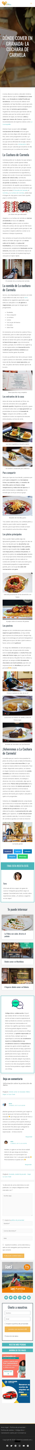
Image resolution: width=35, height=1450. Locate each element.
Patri (10, 1103)
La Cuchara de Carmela (17, 193)
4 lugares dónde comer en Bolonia (16, 987)
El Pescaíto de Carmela (20, 190)
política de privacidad (17, 1220)
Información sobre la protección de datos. (17, 1084)
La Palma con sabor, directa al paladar (15, 935)
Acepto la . (17, 1324)
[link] (13, 1366)
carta (26, 297)
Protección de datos (11, 1336)
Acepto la (14, 1220)
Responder (29, 1137)
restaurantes (22, 144)
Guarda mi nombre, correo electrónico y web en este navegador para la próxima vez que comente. (16, 1247)
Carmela (5, 193)
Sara (11, 1141)
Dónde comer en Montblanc (14, 961)
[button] (8, 851)
